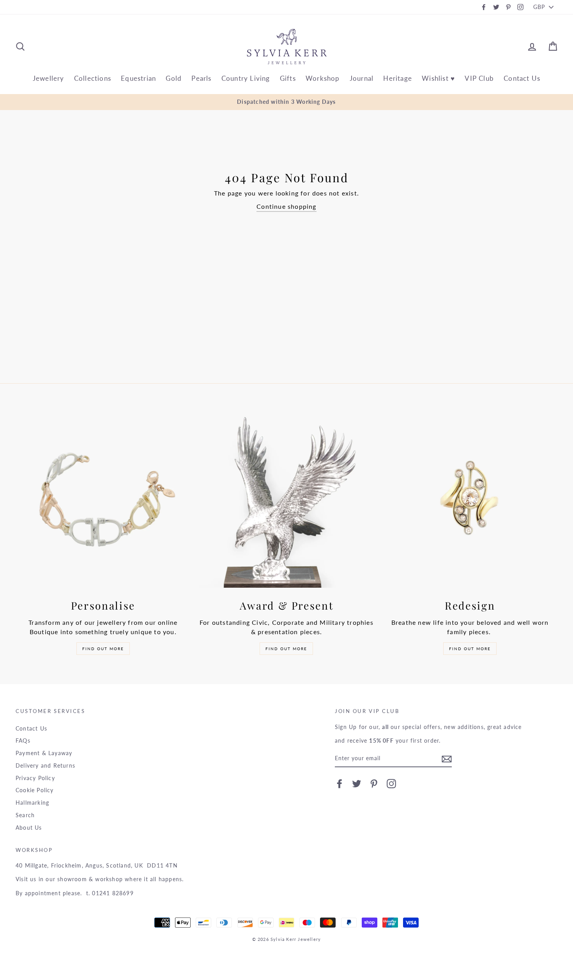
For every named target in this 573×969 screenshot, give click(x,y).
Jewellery (48, 78)
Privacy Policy (35, 778)
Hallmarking (32, 803)
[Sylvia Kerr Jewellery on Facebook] (339, 783)
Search (25, 815)
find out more (470, 648)
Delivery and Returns (45, 766)
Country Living (245, 78)
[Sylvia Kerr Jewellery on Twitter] (356, 783)
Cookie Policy (35, 790)
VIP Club (479, 78)
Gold (174, 78)
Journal (361, 78)
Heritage (397, 78)
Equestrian (138, 78)
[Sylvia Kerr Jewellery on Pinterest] (373, 783)
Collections (92, 78)
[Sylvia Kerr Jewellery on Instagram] (391, 783)
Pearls (201, 78)
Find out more (103, 648)
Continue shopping (286, 206)
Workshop (323, 78)
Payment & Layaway (44, 753)
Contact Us (522, 78)
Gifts (288, 78)
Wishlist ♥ (438, 78)
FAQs (23, 741)
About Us (29, 828)
